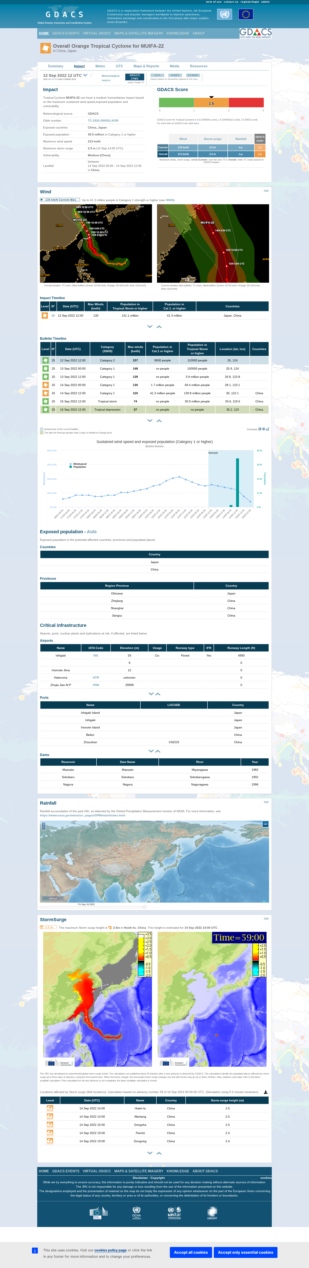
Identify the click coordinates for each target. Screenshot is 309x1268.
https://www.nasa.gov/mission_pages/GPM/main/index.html (82, 815)
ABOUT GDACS (205, 1171)
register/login (250, 1)
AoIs (92, 531)
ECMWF (193, 75)
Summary (55, 66)
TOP (266, 191)
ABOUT (199, 33)
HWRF (175, 75)
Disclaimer (140, 1177)
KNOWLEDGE (178, 33)
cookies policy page (110, 1250)
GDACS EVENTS (65, 33)
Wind (183, 139)
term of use (214, 1)
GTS (119, 66)
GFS (157, 75)
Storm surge (212, 139)
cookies (266, 1177)
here (196, 123)
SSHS (170, 200)
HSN (96, 685)
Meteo (100, 66)
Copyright (158, 1177)
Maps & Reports (146, 66)
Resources (198, 66)
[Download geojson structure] (263, 429)
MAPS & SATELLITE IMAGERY (138, 33)
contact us (231, 1)
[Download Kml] (259, 429)
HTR (96, 677)
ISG (95, 655)
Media (174, 66)
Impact (79, 66)
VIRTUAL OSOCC (97, 33)
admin (265, 1)
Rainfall (240, 139)
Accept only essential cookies (245, 1252)
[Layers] (265, 824)
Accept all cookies (191, 1252)
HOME (44, 33)
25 (53, 315)
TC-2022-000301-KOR (103, 120)
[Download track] (267, 429)
